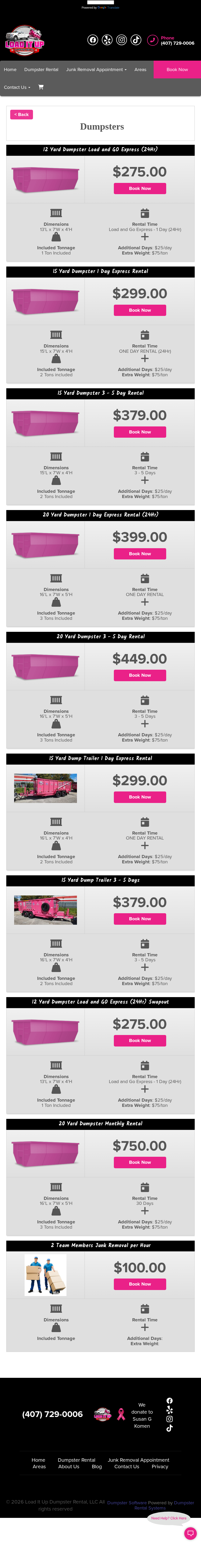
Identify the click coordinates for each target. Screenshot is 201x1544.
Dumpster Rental (41, 69)
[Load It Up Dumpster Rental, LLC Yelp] (107, 39)
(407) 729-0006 (52, 1414)
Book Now (177, 69)
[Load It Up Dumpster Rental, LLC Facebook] (92, 39)
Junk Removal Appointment (138, 1460)
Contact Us (126, 1467)
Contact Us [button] (16, 87)
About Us (68, 1467)
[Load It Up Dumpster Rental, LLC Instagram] (121, 39)
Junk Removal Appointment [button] (95, 69)
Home (10, 69)
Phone (167, 38)
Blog (97, 1467)
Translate (113, 7)
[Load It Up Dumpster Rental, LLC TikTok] (136, 39)
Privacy (160, 1467)
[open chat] (190, 1533)
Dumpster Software (127, 1503)
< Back (21, 114)
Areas (140, 69)
